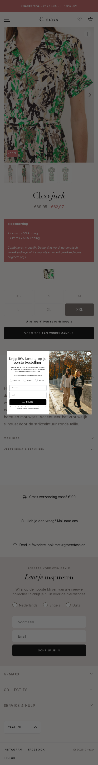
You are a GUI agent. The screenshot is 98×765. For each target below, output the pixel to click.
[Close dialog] (89, 353)
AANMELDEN (27, 402)
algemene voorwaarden (33, 408)
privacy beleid (23, 408)
